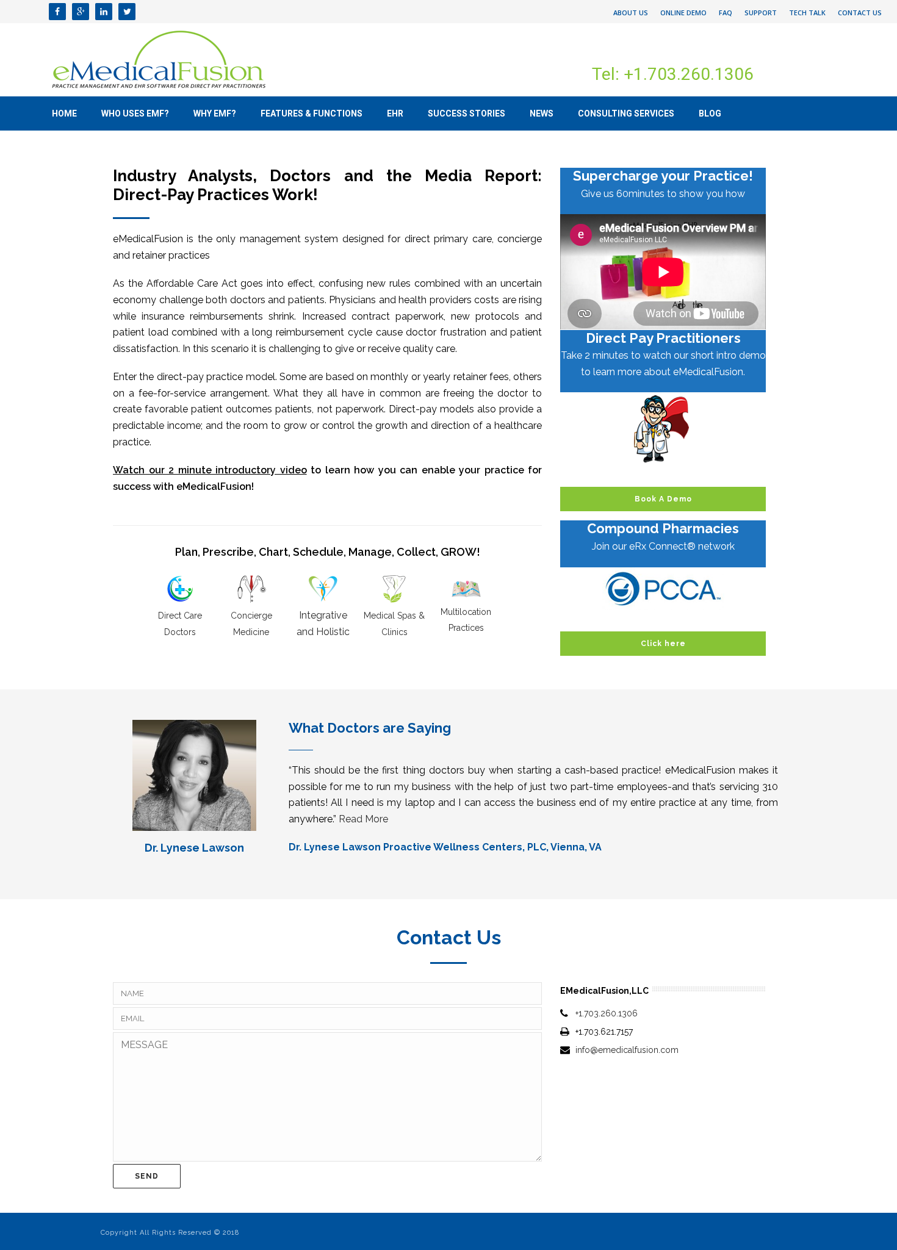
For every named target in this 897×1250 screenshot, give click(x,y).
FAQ (725, 12)
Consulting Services (626, 113)
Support (760, 12)
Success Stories (466, 113)
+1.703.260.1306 (606, 1013)
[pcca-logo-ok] (663, 588)
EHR (395, 113)
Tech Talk (807, 12)
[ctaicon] (663, 428)
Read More (363, 819)
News (541, 113)
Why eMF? (214, 113)
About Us (630, 12)
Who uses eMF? (135, 113)
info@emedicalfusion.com (627, 1050)
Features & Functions (311, 113)
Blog (710, 113)
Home (64, 113)
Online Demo (683, 12)
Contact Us (860, 12)
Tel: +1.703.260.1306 (673, 74)
